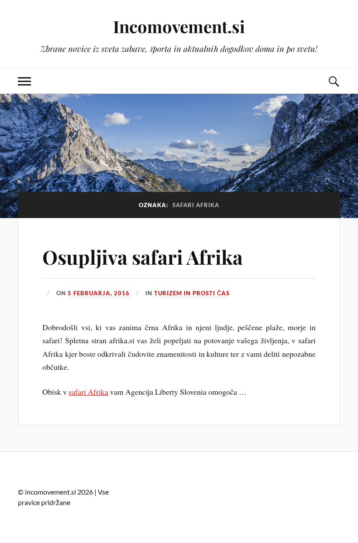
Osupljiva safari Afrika (142, 257)
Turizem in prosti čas (192, 293)
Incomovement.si (179, 26)
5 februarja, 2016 (99, 293)
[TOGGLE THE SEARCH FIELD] (333, 81)
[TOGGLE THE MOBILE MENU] (24, 81)
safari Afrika (88, 391)
